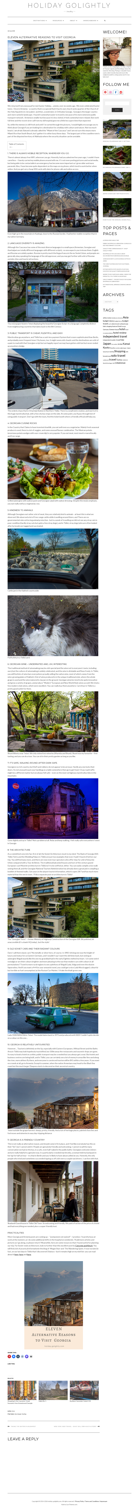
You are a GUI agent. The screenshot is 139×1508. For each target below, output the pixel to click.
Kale (62, 1504)
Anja (13, 1411)
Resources (58, 20)
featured (114, 326)
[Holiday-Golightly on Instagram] (110, 92)
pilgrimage (123, 348)
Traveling (24, 1414)
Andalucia (114, 318)
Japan (107, 343)
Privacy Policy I (80, 1501)
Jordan (120, 344)
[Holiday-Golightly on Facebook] (115, 92)
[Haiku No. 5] (53, 1390)
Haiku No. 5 (42, 1401)
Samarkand (106, 351)
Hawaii (117, 329)
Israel (118, 340)
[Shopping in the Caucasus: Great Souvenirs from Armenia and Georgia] (22, 1390)
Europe (126, 324)
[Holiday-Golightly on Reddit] (121, 92)
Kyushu (112, 348)
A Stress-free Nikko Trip (111, 240)
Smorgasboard (90, 20)
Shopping (119, 351)
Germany (106, 329)
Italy (122, 340)
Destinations (39, 20)
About (73, 20)
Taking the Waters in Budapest (23, 1426)
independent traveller (109, 340)
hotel (122, 329)
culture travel (115, 324)
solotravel (106, 360)
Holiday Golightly (69, 5)
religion (128, 348)
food (119, 326)
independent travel (115, 336)
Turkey (119, 360)
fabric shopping (107, 326)
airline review (107, 318)
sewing (112, 352)
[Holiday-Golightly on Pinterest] (105, 92)
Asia (16, 1414)
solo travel (118, 355)
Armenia (120, 318)
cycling (121, 324)
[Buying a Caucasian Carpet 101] (84, 1390)
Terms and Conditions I (92, 1501)
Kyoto (106, 347)
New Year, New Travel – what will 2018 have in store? (75, 1426)
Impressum (103, 1501)
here (16, 1254)
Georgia (19, 1414)
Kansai (126, 343)
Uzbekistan (120, 363)
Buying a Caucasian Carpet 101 (80, 1401)
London (117, 348)
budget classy (108, 321)
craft (109, 324)
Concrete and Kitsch (84, 1245)
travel (112, 359)
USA (113, 363)
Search (117, 110)
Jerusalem (114, 344)
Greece (111, 329)
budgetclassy (118, 321)
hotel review (119, 332)
